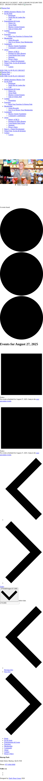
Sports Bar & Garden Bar (16, 17)
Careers (10, 67)
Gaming (6, 31)
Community (8, 44)
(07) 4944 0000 (10, 764)
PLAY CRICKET (19, 70)
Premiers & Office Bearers (17, 53)
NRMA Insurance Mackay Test (14, 12)
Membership (8, 38)
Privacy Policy (13, 59)
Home (6, 738)
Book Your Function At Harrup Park (20, 36)
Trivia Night (12, 25)
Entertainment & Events (12, 21)
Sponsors (11, 57)
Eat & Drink (8, 13)
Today (2, 586)
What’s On (11, 23)
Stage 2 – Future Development (14, 61)
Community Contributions (17, 48)
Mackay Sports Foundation (17, 46)
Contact (6, 65)
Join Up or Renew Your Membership (20, 42)
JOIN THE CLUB (6, 70)
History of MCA (13, 51)
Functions (7, 34)
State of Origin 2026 (15, 29)
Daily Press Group (15, 778)
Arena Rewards (13, 40)
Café (9, 19)
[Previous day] (23, 520)
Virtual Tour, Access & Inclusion (15, 63)
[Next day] (23, 583)
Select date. (22, 601)
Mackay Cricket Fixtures (16, 27)
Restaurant (11, 15)
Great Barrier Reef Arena (16, 55)
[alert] (21, 375)
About (6, 50)
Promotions (12, 32)
